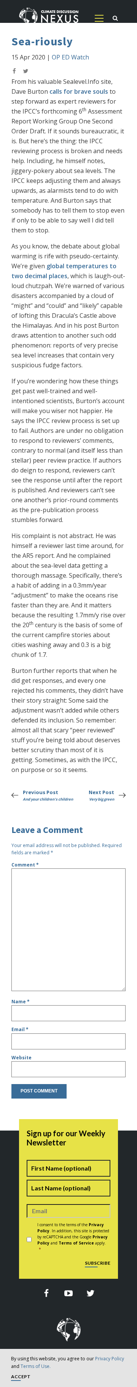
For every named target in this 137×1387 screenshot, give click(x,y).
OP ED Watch (70, 57)
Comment (25, 865)
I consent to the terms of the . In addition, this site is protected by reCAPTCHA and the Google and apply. (73, 1237)
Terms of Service (76, 1243)
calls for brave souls (78, 91)
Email (20, 1029)
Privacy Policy (109, 1358)
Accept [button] (20, 1376)
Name (20, 1001)
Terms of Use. (36, 1366)
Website (21, 1057)
